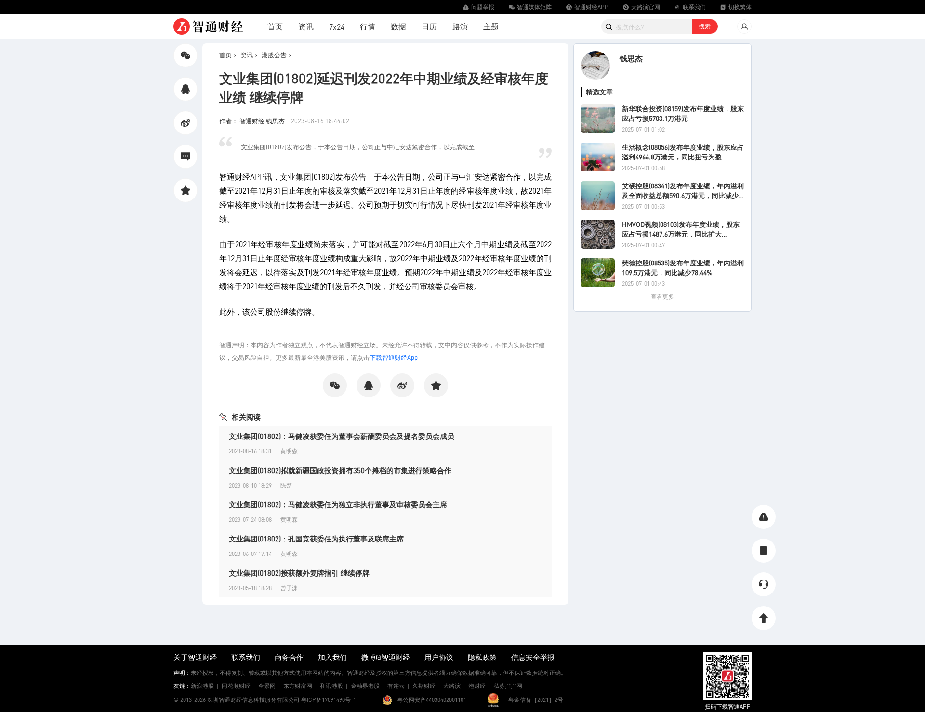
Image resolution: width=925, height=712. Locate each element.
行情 (367, 26)
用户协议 (438, 657)
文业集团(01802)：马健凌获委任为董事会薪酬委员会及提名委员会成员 (341, 436)
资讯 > (249, 55)
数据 (398, 26)
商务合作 (289, 657)
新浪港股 (202, 685)
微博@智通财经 (385, 657)
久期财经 (424, 685)
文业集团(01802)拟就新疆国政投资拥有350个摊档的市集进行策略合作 (340, 470)
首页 (275, 26)
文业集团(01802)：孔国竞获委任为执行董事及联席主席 (316, 538)
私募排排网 (507, 685)
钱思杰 (631, 58)
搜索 (705, 26)
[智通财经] (208, 26)
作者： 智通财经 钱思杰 (252, 121)
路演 (460, 26)
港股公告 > (276, 55)
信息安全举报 (533, 657)
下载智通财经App (394, 357)
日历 (429, 26)
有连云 (396, 685)
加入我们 (332, 657)
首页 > (228, 55)
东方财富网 (297, 685)
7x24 (336, 27)
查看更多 (662, 296)
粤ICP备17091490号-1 (328, 699)
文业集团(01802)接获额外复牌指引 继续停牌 (299, 573)
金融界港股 (365, 685)
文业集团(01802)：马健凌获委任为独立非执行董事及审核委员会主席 (338, 504)
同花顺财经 (236, 685)
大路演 (452, 685)
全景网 (267, 685)
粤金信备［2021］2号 (535, 699)
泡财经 (477, 685)
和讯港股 (331, 685)
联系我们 (245, 657)
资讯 (306, 26)
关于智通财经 (195, 657)
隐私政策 (482, 657)
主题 (491, 26)
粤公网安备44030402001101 (431, 699)
